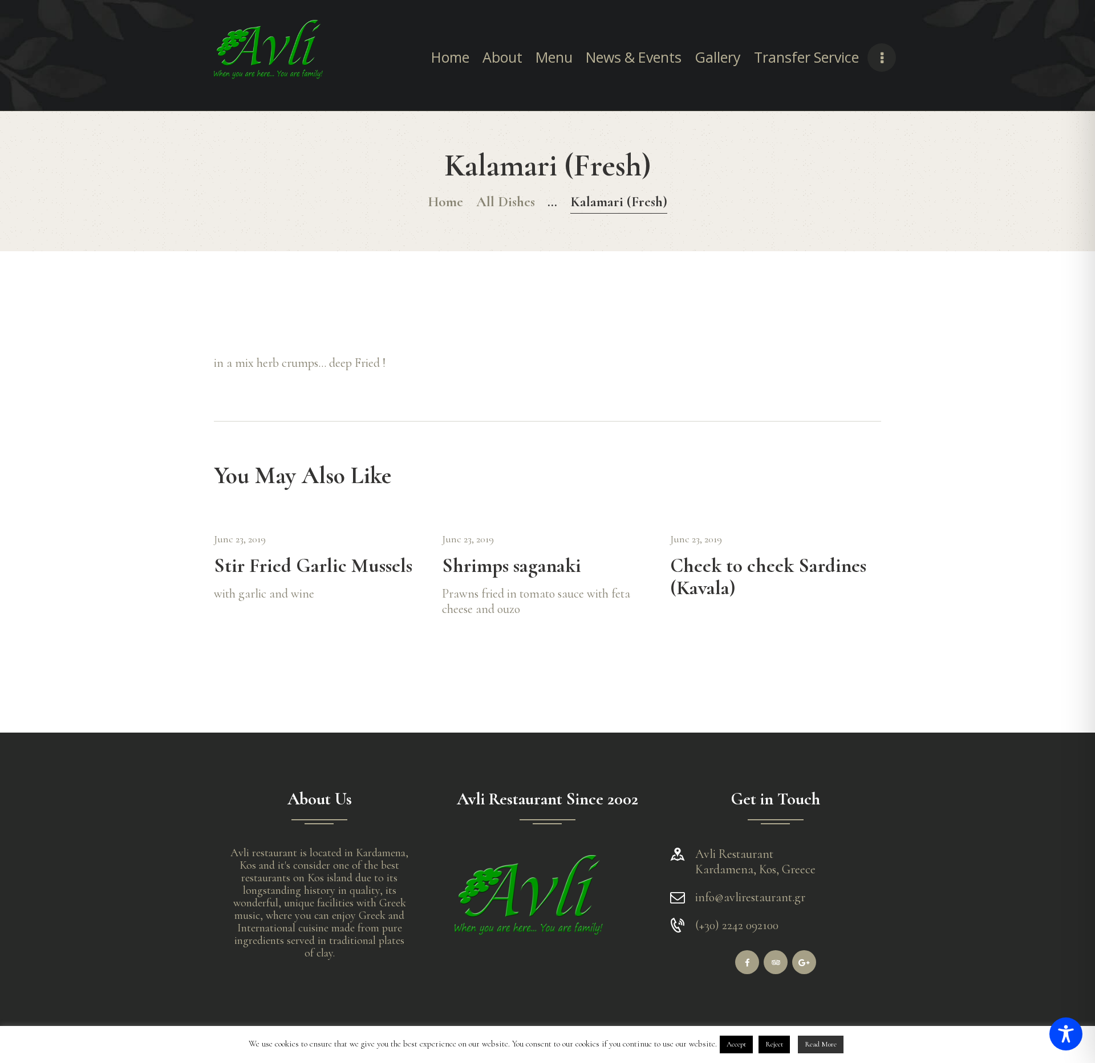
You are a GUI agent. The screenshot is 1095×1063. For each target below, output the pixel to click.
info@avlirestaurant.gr (750, 897)
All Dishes (505, 201)
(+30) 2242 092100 (736, 925)
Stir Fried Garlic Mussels (313, 566)
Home (445, 201)
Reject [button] (774, 1044)
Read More (821, 1044)
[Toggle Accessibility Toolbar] (1066, 1034)
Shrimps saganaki (511, 566)
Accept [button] (736, 1044)
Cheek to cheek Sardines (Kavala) (768, 577)
